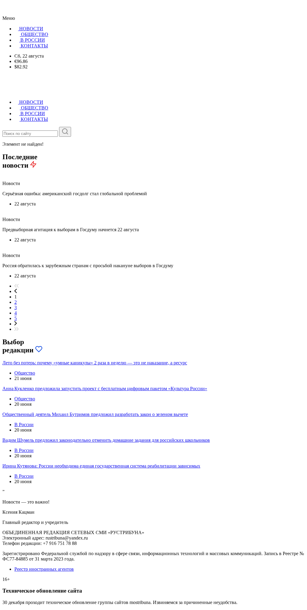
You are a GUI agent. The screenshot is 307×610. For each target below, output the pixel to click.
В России (24, 424)
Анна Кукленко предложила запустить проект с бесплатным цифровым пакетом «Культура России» (104, 388)
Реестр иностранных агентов (44, 569)
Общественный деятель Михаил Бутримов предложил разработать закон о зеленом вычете (95, 414)
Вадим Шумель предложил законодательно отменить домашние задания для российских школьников (106, 440)
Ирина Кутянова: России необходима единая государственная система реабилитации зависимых (101, 465)
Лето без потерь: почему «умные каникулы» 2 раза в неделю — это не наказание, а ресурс (94, 362)
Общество (24, 372)
